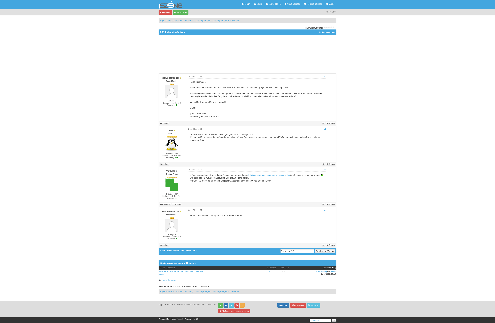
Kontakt (284, 305)
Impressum (199, 304)
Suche (331, 4)
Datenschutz (211, 304)
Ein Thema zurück (170, 251)
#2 (325, 129)
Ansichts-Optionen (327, 32)
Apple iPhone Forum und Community (176, 21)
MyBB (196, 319)
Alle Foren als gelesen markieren (235, 311)
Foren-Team (299, 305)
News (259, 4)
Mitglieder (314, 305)
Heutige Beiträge (314, 4)
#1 (325, 76)
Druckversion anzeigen (169, 280)
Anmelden (166, 12)
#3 (325, 170)
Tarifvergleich (274, 4)
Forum (247, 4)
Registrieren (181, 12)
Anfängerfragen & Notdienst (226, 21)
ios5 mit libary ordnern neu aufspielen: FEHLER (181, 272)
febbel (161, 274)
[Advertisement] (247, 54)
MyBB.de (180, 319)
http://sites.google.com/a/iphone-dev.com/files (269, 175)
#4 (325, 210)
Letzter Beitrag (321, 272)
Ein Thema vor (188, 251)
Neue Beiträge (293, 4)
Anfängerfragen (203, 21)
